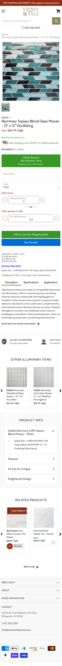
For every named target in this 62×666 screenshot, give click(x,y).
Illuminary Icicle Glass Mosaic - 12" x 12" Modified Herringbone (43, 395)
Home (5, 34)
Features (13, 459)
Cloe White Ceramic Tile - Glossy (17, 533)
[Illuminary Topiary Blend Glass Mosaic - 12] (31, 71)
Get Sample (31, 242)
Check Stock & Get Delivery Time (31, 160)
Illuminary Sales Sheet (11, 265)
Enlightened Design (19, 479)
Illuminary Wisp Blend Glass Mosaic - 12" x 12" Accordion (15, 395)
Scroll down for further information (19, 323)
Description (11, 282)
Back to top (29, 566)
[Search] (56, 21)
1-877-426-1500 (32, 27)
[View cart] (58, 11)
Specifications (31, 282)
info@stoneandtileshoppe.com (16, 629)
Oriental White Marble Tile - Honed (43, 532)
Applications (50, 282)
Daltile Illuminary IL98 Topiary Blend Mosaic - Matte (26, 432)
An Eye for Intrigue (19, 469)
